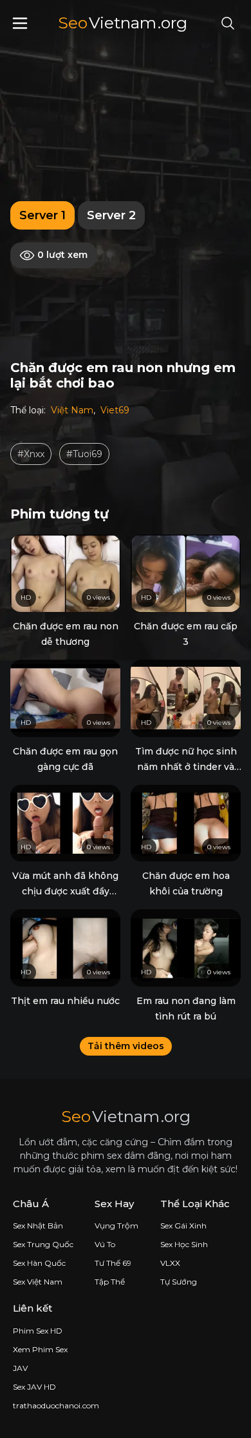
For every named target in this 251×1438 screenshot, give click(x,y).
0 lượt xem (61, 255)
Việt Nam (72, 410)
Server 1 (42, 215)
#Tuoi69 (84, 454)
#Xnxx (30, 454)
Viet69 (114, 410)
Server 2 (111, 215)
